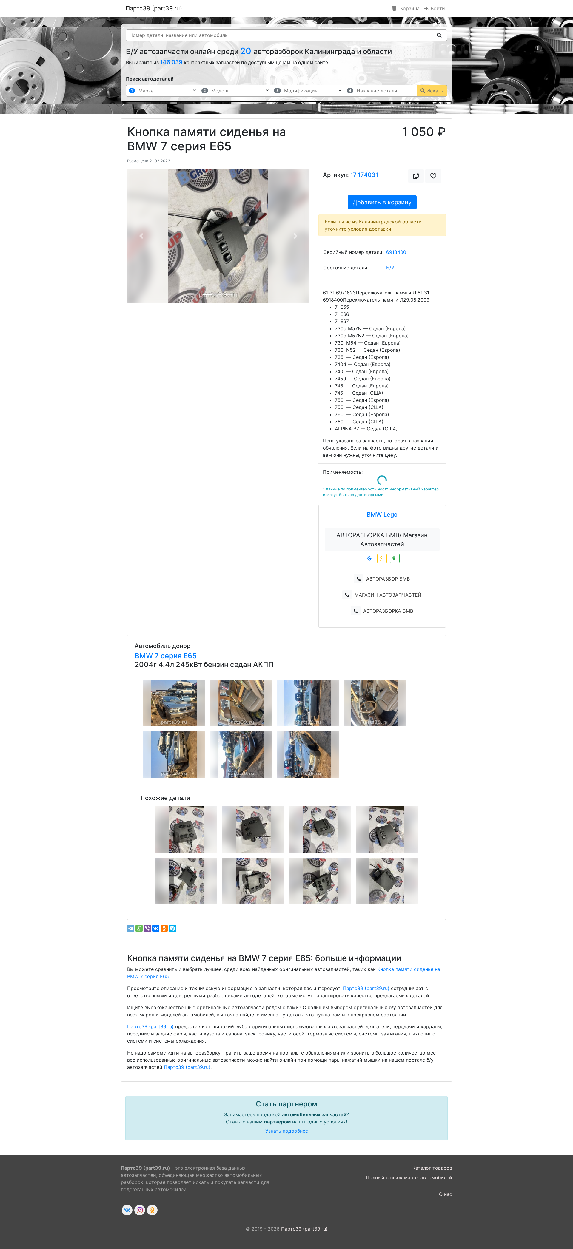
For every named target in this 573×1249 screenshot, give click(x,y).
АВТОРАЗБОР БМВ (388, 579)
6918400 (396, 252)
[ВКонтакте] (155, 928)
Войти (437, 8)
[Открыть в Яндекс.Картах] (382, 558)
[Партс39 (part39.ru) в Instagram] (139, 1210)
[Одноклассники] (164, 928)
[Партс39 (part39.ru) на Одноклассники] (152, 1210)
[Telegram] (130, 928)
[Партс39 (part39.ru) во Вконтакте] (127, 1210)
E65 (190, 655)
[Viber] (147, 928)
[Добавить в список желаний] (433, 176)
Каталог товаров (432, 1168)
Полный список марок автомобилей (409, 1177)
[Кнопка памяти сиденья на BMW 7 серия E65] (186, 829)
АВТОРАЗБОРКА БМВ (388, 611)
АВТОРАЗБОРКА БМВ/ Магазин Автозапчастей (382, 540)
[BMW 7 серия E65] (174, 703)
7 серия (169, 655)
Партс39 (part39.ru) (154, 8)
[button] (141, 236)
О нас (445, 1194)
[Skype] (172, 928)
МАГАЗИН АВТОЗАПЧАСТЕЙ (388, 595)
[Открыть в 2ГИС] (395, 558)
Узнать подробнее (286, 1131)
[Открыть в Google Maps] (369, 558)
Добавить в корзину (382, 202)
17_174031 (364, 174)
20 (247, 51)
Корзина (409, 8)
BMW (145, 655)
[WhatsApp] (139, 928)
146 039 (172, 62)
